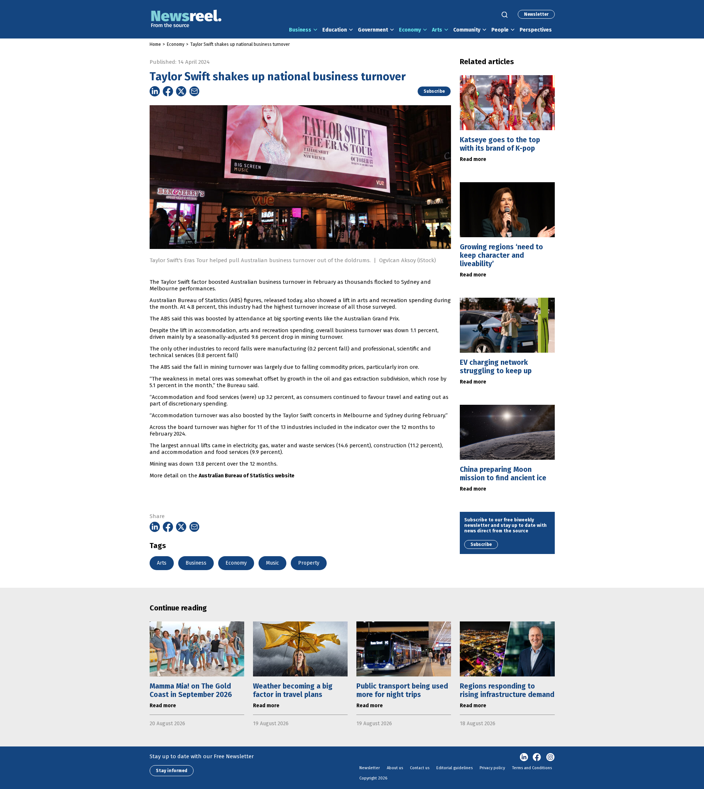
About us (395, 768)
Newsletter (536, 14)
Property (308, 563)
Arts (437, 30)
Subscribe (434, 91)
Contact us (419, 768)
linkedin (524, 757)
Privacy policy (492, 768)
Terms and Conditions (532, 768)
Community (466, 30)
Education (334, 30)
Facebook (537, 757)
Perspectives (536, 30)
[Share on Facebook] (168, 91)
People (500, 30)
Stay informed (171, 770)
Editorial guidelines (454, 768)
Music (272, 563)
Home (155, 44)
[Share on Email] (194, 91)
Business (300, 30)
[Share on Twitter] (181, 91)
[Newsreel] (186, 19)
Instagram (550, 757)
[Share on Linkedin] (155, 91)
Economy (410, 30)
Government (373, 30)
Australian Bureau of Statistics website (246, 476)
